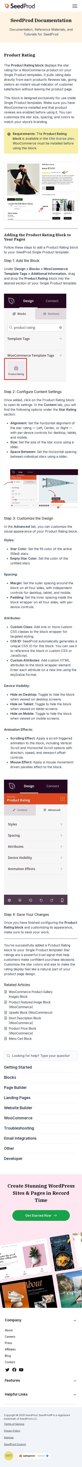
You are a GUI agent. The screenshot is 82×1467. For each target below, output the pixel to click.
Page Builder (15, 1087)
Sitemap (9, 1437)
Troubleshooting (19, 1128)
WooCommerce (18, 1118)
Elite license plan (61, 138)
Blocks (10, 1077)
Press (8, 1343)
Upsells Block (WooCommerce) (31, 1012)
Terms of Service (14, 1423)
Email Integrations (20, 1138)
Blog (8, 1355)
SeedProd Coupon (15, 1444)
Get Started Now (38, 1215)
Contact (10, 1362)
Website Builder (18, 1108)
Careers (10, 1336)
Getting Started (18, 1067)
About (9, 1330)
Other (9, 1148)
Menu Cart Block (20, 1039)
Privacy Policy (12, 1430)
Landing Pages (17, 1097)
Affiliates (10, 1349)
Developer (13, 1158)
